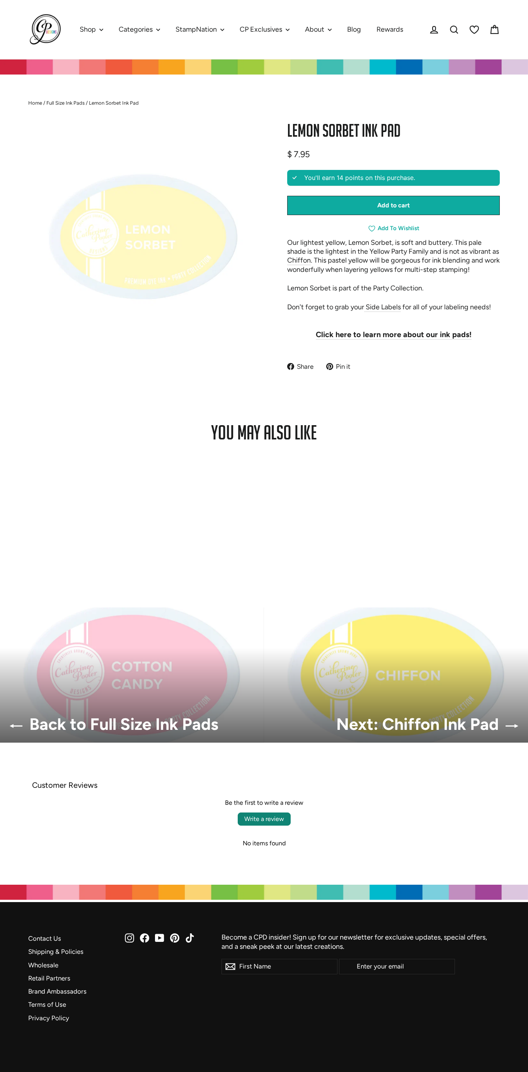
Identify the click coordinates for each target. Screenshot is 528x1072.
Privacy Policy (48, 1018)
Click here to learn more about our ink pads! (394, 334)
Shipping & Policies (55, 951)
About (315, 29)
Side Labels (382, 307)
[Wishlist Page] (474, 29)
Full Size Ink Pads (65, 103)
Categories (136, 29)
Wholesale (43, 965)
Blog (354, 29)
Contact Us (44, 938)
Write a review (264, 819)
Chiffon (299, 260)
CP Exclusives (262, 29)
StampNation (196, 29)
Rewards (389, 29)
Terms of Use (47, 1004)
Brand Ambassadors (57, 991)
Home (35, 103)
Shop (88, 29)
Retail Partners (49, 978)
